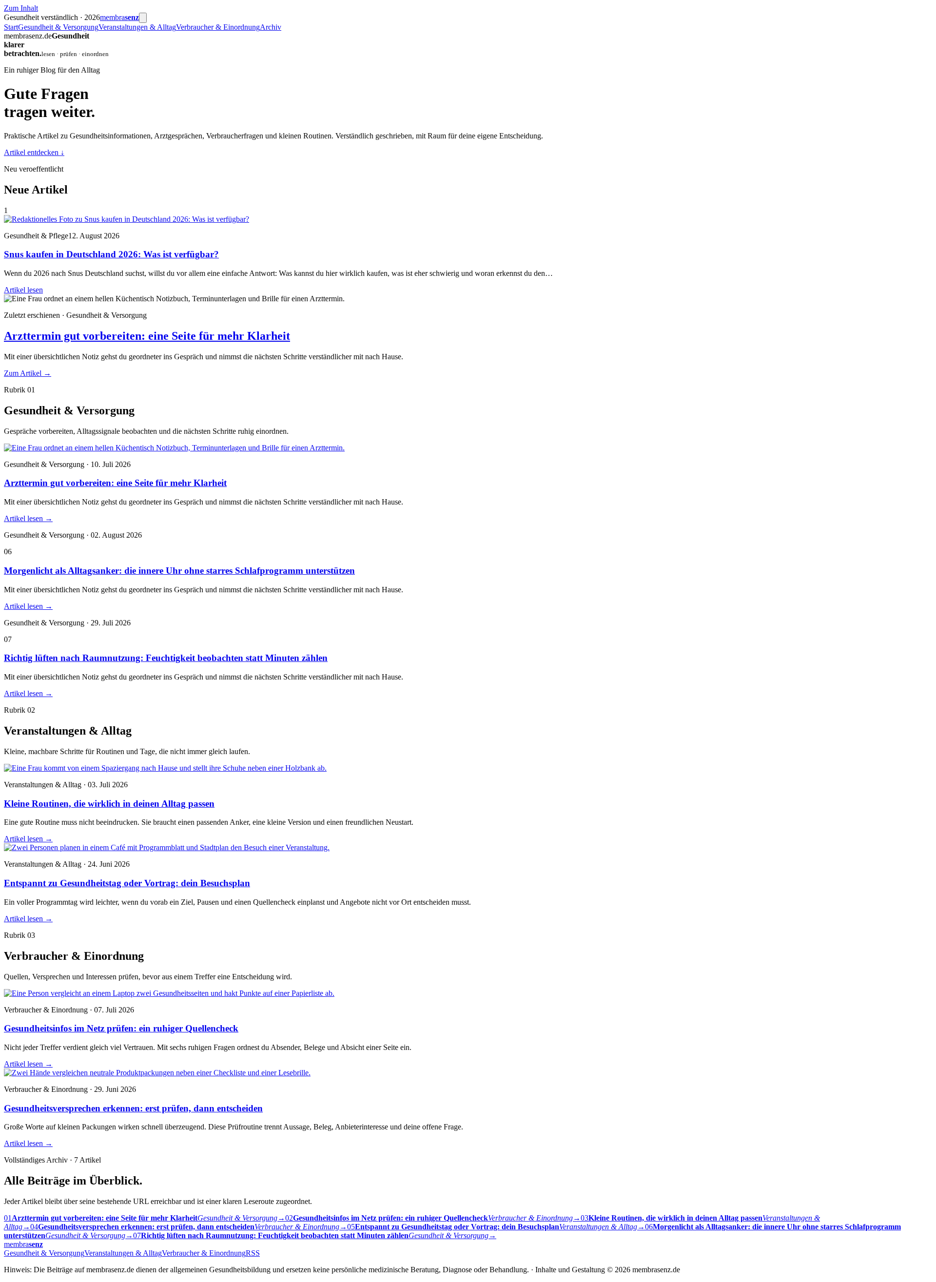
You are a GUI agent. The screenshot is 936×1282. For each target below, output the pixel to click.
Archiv (270, 27)
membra (119, 17)
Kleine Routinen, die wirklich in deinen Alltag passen (109, 803)
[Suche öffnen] (143, 18)
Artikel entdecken (34, 152)
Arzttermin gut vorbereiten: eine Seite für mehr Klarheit (147, 336)
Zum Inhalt (21, 8)
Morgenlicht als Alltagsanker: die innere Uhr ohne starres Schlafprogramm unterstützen (179, 570)
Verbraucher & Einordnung (218, 27)
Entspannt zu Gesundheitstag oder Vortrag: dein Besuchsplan (127, 883)
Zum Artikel (27, 373)
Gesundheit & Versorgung (58, 27)
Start (11, 27)
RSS (253, 1253)
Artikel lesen (23, 290)
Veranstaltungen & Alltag (137, 27)
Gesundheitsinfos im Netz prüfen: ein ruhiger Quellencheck (121, 1028)
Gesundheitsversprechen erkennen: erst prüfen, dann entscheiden (133, 1108)
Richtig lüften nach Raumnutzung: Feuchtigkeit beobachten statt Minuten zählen (166, 658)
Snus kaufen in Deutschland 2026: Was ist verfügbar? (111, 254)
